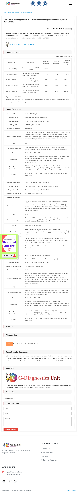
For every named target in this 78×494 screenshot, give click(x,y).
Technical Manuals (47, 452)
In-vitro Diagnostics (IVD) (27, 12)
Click (9, 343)
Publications (45, 456)
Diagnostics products (13, 12)
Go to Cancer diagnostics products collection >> (23, 44)
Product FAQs (45, 448)
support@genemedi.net (13, 472)
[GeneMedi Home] (19, 445)
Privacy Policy (71, 490)
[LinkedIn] (10, 481)
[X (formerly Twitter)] (15, 481)
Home (4, 12)
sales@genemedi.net (13, 474)
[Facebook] (4, 481)
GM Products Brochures (49, 460)
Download (68, 28)
